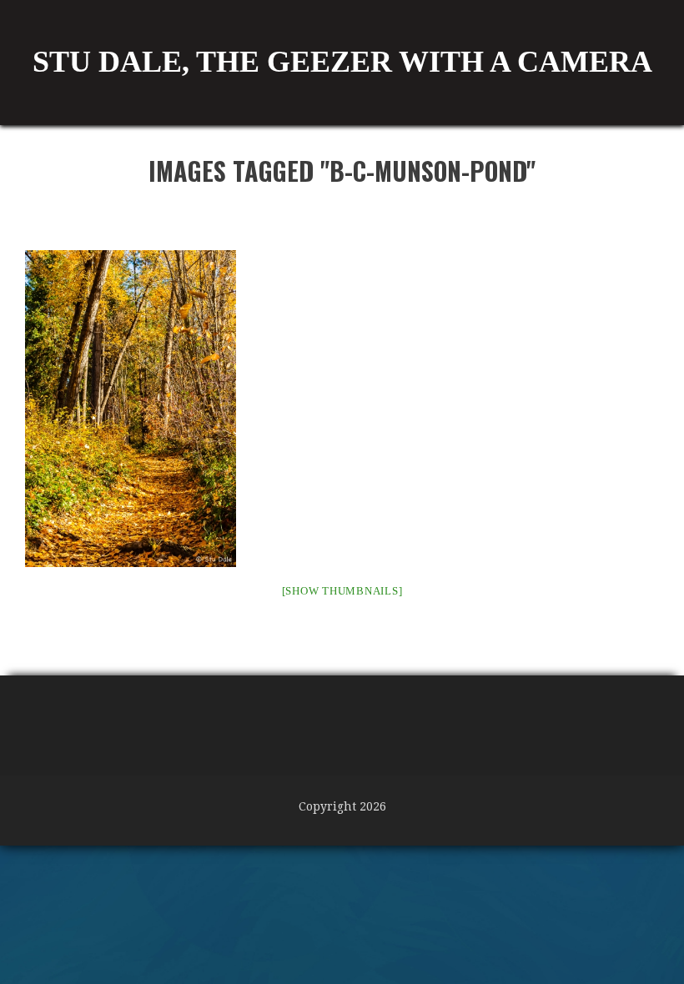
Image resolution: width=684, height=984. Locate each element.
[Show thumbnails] (342, 591)
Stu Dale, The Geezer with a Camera (342, 61)
